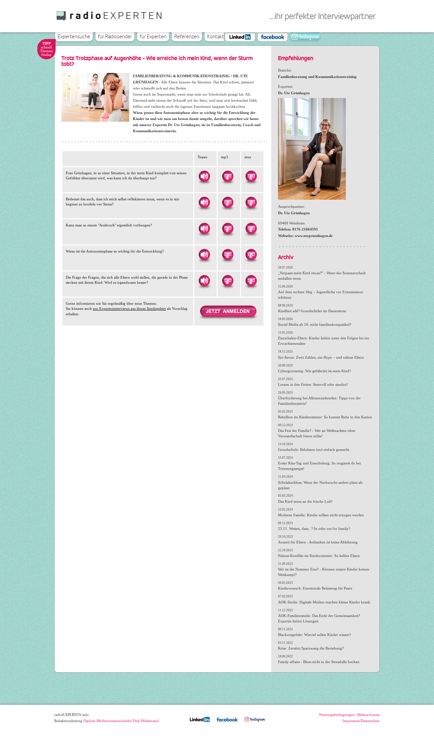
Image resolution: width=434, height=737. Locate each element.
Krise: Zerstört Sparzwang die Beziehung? (311, 648)
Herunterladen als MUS (250, 176)
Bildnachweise (368, 715)
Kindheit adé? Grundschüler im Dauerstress (312, 311)
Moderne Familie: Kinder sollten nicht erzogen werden (321, 515)
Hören (204, 176)
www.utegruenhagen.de (314, 236)
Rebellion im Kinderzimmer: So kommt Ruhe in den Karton (325, 417)
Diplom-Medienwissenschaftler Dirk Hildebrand (121, 721)
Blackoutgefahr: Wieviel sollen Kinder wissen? (314, 635)
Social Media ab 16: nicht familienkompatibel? (314, 324)
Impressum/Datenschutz (361, 721)
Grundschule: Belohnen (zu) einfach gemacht (313, 449)
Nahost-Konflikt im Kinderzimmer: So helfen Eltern (319, 556)
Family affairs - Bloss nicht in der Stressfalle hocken (318, 662)
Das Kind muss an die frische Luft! (305, 501)
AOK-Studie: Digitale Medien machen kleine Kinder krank (324, 602)
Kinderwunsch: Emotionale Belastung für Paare (315, 588)
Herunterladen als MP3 (227, 176)
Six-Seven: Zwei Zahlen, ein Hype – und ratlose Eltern (321, 357)
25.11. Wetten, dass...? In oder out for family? (314, 528)
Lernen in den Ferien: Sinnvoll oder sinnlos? (313, 384)
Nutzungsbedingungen (337, 715)
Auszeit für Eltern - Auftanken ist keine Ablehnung (318, 542)
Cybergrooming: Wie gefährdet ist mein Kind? (314, 371)
